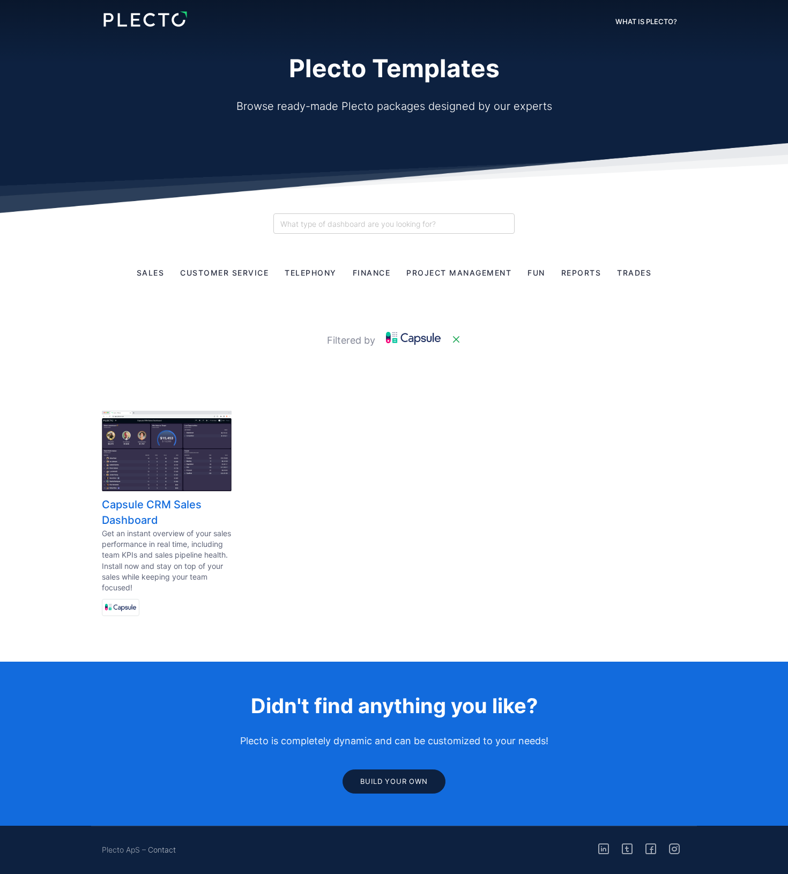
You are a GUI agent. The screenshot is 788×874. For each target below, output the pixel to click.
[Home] (145, 19)
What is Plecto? (646, 21)
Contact (162, 849)
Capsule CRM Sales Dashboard (152, 512)
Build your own (393, 781)
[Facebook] (651, 849)
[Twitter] (627, 849)
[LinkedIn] (603, 849)
